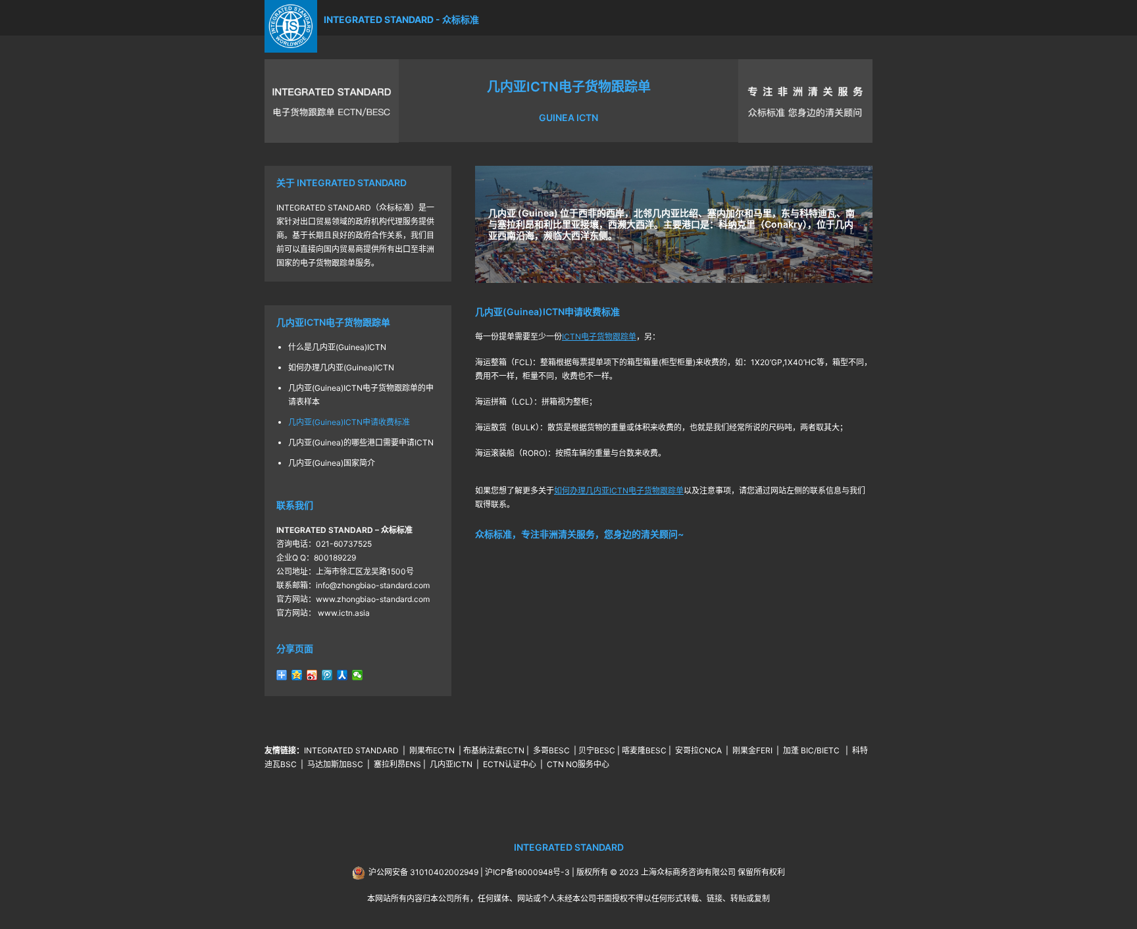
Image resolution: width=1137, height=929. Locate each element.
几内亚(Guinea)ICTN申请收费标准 (349, 422)
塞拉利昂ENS (397, 764)
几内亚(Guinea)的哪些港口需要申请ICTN (361, 442)
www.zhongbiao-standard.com (373, 599)
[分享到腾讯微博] (327, 675)
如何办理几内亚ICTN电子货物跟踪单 (619, 490)
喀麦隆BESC (644, 750)
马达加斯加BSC (335, 764)
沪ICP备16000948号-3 (527, 872)
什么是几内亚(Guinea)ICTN (337, 347)
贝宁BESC (596, 750)
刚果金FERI (752, 750)
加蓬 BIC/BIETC (812, 750)
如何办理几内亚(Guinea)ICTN (341, 367)
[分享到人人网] (342, 675)
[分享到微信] (357, 675)
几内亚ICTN (451, 764)
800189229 (335, 558)
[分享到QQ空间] (297, 675)
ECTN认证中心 (509, 764)
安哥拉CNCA (698, 750)
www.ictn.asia (343, 613)
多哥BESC (551, 750)
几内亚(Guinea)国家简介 (331, 463)
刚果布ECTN (432, 750)
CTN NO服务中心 (578, 764)
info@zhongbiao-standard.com (373, 585)
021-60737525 (344, 544)
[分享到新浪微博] (312, 675)
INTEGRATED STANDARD (351, 750)
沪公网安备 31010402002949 (423, 872)
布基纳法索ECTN (493, 750)
